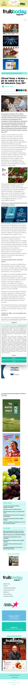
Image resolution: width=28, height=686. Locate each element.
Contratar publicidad (8, 596)
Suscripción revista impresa (9, 588)
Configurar (14, 355)
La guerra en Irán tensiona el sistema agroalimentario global (11, 506)
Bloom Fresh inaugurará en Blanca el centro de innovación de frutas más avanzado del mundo (13, 532)
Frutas (3, 73)
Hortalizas (9, 73)
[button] (3, 20)
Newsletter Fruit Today (8, 590)
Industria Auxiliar (17, 73)
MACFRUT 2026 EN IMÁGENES (14, 554)
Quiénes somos (6, 583)
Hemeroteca (6, 592)
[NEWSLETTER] (14, 624)
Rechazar (14, 358)
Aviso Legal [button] (14, 680)
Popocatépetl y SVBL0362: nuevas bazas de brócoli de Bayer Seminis (12, 548)
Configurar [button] (14, 684)
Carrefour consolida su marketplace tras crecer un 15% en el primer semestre (14, 522)
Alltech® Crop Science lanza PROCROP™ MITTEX (14, 534)
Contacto (5, 585)
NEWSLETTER (14, 627)
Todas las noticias (7, 594)
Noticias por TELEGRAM (14, 616)
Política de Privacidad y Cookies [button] (14, 682)
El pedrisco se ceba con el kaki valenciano (12, 509)
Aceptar (14, 361)
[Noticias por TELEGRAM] (14, 613)
